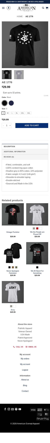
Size (3, 109)
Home (20, 16)
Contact (25, 391)
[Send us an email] (12, 409)
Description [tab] (9, 146)
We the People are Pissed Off (37, 233)
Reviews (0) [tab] (9, 157)
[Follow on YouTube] (20, 409)
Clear (46, 95)
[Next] (44, 44)
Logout (25, 370)
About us (25, 380)
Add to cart (32, 125)
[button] (3, 8)
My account (25, 364)
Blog (25, 385)
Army (13, 310)
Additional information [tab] (14, 152)
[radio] (4, 103)
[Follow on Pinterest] (16, 409)
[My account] (9, 8)
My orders (25, 359)
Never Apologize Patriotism (13, 272)
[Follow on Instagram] (9, 409)
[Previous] (6, 44)
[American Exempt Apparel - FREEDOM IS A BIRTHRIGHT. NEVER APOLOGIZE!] (26, 8)
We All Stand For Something (37, 272)
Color (4, 97)
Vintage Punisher (12, 232)
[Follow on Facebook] (5, 409)
